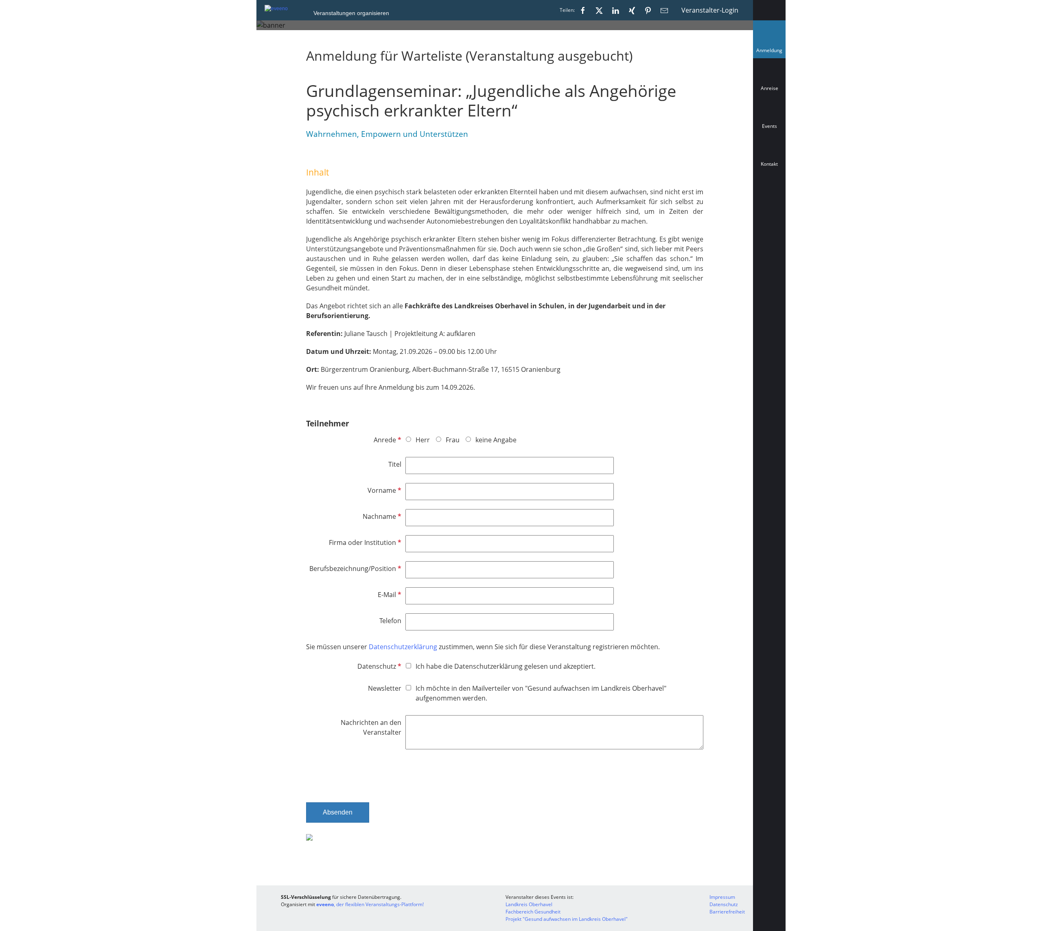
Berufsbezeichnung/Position (354, 568)
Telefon (390, 620)
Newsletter (384, 688)
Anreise (769, 88)
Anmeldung (771, 52)
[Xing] (632, 10)
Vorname (384, 490)
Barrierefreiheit (727, 911)
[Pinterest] (648, 10)
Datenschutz (378, 666)
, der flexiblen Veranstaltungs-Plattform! (370, 904)
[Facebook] (583, 10)
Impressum (722, 897)
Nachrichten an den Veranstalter (371, 727)
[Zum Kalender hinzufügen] (769, 200)
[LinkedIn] (615, 10)
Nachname (381, 516)
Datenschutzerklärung (404, 646)
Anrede (387, 440)
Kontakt (769, 163)
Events (769, 126)
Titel (394, 464)
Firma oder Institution (364, 542)
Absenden (337, 812)
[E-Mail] (664, 10)
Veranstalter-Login (709, 10)
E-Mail (389, 594)
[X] (599, 10)
